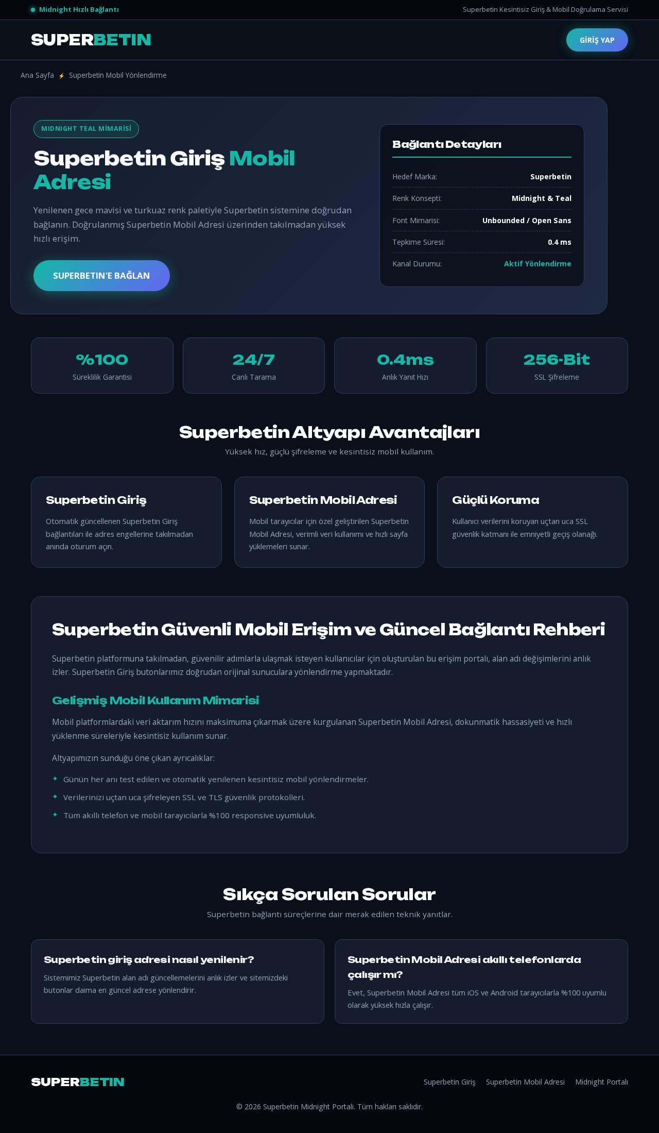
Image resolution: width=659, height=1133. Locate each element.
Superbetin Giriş (450, 1082)
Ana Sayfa (37, 75)
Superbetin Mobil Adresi (525, 1082)
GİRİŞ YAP (597, 40)
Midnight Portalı (601, 1082)
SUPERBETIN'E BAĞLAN (101, 275)
